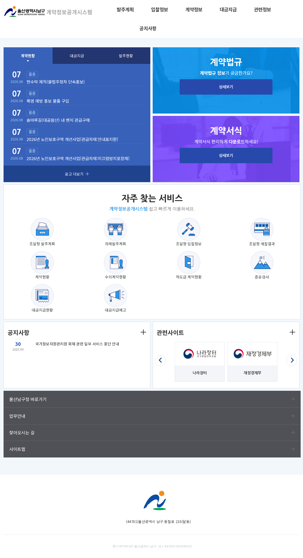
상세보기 (226, 87)
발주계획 (125, 9)
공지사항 (147, 28)
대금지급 (228, 9)
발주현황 (126, 55)
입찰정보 (159, 9)
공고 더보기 (74, 174)
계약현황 (28, 55)
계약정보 (193, 9)
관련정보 (262, 9)
